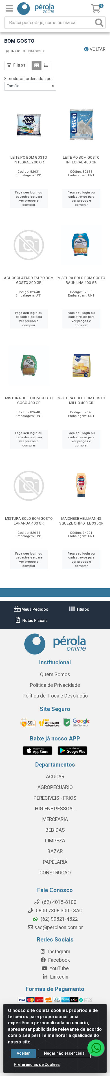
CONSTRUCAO (55, 873)
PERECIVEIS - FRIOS (55, 798)
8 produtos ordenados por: (29, 78)
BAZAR (55, 851)
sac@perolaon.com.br (58, 927)
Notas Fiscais (34, 620)
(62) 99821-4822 (58, 919)
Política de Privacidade (55, 685)
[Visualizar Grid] (36, 65)
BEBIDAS (55, 830)
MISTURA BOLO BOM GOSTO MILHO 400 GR (81, 400)
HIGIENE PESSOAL (55, 808)
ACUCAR (55, 776)
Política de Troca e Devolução (55, 696)
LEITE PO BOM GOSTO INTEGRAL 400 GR (81, 159)
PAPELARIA (55, 862)
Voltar (97, 49)
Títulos (82, 609)
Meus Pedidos (34, 609)
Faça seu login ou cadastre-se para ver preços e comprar (28, 198)
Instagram (58, 951)
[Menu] (9, 8)
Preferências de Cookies (37, 1064)
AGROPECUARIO (55, 787)
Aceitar (23, 1053)
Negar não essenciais (64, 1053)
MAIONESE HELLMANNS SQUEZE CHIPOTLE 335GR (81, 520)
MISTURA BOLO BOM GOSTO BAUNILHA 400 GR (81, 280)
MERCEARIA (55, 819)
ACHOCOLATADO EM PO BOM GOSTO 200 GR (29, 280)
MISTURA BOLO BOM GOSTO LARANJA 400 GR (29, 520)
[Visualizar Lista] (46, 65)
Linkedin (58, 977)
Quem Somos (55, 674)
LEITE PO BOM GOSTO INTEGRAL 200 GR (28, 159)
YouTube (59, 968)
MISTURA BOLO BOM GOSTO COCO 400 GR (29, 400)
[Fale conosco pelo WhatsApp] (95, 1047)
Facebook (58, 960)
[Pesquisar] (99, 22)
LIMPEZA (55, 841)
